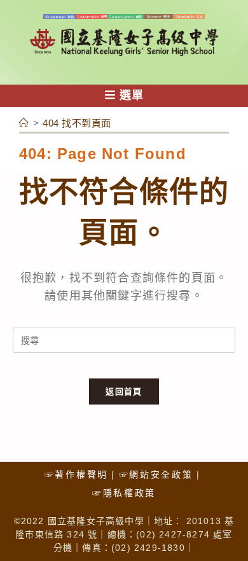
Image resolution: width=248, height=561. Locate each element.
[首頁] (24, 123)
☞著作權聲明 (76, 474)
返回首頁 (124, 391)
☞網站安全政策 (156, 474)
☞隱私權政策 (124, 493)
